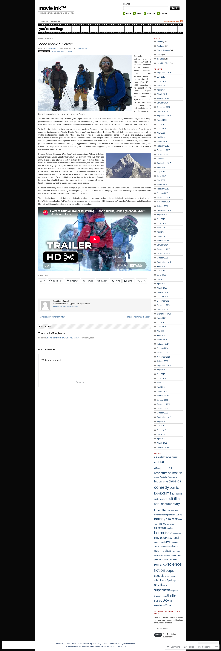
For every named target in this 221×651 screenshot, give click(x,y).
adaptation (163, 468)
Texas (164, 596)
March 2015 (162, 288)
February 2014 (163, 344)
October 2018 (162, 111)
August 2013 (162, 370)
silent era (160, 580)
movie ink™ (52, 8)
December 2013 (163, 353)
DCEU (157, 504)
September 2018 (164, 116)
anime (156, 477)
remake (165, 559)
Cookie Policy (120, 646)
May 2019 (161, 86)
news (156, 556)
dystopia (170, 510)
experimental (159, 515)
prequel (157, 559)
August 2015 (162, 266)
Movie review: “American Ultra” (51, 317)
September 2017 (164, 163)
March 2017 (162, 185)
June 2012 (161, 430)
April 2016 (161, 232)
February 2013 (163, 396)
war (169, 600)
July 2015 (161, 271)
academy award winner (167, 457)
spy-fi (158, 585)
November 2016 (163, 202)
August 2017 (162, 167)
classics (175, 481)
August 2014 (162, 318)
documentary (170, 503)
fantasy (159, 519)
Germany (171, 524)
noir (172, 556)
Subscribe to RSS (171, 21)
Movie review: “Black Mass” (139, 317)
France (162, 523)
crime (167, 493)
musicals (176, 551)
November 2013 (163, 357)
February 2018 (163, 146)
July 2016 (161, 219)
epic (176, 510)
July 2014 (161, 322)
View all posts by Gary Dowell (65, 306)
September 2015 (164, 262)
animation (175, 473)
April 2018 (161, 137)
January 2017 (162, 193)
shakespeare (170, 576)
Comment (80, 382)
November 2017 (163, 154)
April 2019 (161, 90)
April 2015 (161, 284)
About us (44, 21)
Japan (164, 537)
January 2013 (162, 400)
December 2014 (163, 301)
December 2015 (163, 249)
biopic (63, 51)
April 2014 (161, 335)
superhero (162, 590)
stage (165, 585)
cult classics (160, 499)
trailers (158, 600)
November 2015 (163, 253)
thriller (172, 595)
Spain (170, 580)
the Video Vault (163, 63)
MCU (167, 542)
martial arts (159, 542)
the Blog (160, 59)
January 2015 (162, 297)
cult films (174, 499)
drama (69, 51)
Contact (164, 13)
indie (168, 533)
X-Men (168, 605)
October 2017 (162, 159)
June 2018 (161, 129)
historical (159, 527)
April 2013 (161, 387)
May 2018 (161, 133)
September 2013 (164, 366)
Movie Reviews (45, 38)
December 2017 (163, 150)
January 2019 (162, 103)
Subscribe (151, 13)
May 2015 (161, 279)
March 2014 (162, 340)
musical (166, 550)
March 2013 (162, 391)
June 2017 (161, 176)
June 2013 (161, 378)
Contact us (55, 21)
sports (175, 581)
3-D (155, 457)
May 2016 (161, 228)
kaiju (170, 538)
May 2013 (161, 383)
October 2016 (162, 206)
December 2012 (163, 404)
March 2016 (162, 236)
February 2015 (163, 292)
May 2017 (161, 180)
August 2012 (162, 422)
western (159, 605)
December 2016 (163, 198)
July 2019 (161, 77)
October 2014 (162, 309)
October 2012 (162, 413)
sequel (170, 571)
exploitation (170, 515)
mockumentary (160, 546)
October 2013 (162, 361)
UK (165, 600)
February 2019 (163, 98)
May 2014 (161, 331)
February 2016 (163, 241)
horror (159, 533)
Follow (158, 635)
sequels (159, 575)
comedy (161, 487)
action (160, 461)
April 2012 (161, 439)
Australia (163, 477)
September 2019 (164, 73)
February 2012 (163, 447)
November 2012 (163, 409)
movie (169, 546)
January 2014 (162, 348)
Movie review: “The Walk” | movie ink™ (63, 338)
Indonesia (177, 533)
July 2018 (161, 124)
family (179, 514)
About (139, 13)
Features (160, 46)
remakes (173, 559)
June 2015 (161, 275)
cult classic (177, 494)
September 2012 (164, 417)
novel (177, 555)
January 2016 (162, 245)
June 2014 (161, 327)
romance (160, 564)
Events (160, 42)
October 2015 (162, 258)
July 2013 (161, 374)
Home (128, 13)
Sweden (157, 596)
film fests (172, 519)
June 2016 (161, 223)
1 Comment (82, 48)
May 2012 (161, 434)
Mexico (175, 542)
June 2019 (161, 81)
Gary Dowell (53, 48)
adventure (55, 51)
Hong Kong (170, 528)
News (159, 55)
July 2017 (161, 172)
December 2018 (163, 107)
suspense (174, 591)
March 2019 (162, 94)
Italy (156, 537)
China (165, 482)
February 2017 (163, 189)
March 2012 (162, 443)
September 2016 (164, 210)
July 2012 (161, 426)
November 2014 (163, 305)
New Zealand (164, 556)
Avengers (172, 477)
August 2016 (162, 215)
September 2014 (164, 314)
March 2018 (162, 142)
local (176, 537)
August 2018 (162, 120)
